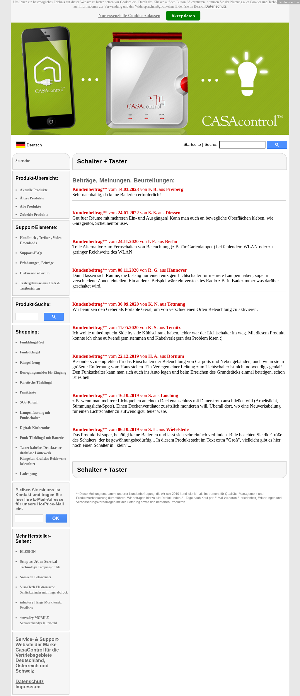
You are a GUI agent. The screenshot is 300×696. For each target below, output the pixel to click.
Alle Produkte (30, 206)
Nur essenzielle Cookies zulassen (129, 15)
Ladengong (28, 474)
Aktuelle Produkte (33, 190)
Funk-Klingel (30, 352)
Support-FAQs (31, 253)
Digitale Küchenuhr (35, 428)
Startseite (192, 144)
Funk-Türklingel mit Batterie (42, 438)
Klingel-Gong (30, 362)
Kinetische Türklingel (36, 382)
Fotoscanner (35, 577)
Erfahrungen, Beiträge (37, 263)
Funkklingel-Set (32, 342)
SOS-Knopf (29, 402)
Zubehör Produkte (34, 215)
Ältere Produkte (32, 198)
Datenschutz (215, 6)
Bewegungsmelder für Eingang (43, 372)
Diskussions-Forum (35, 273)
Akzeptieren (183, 15)
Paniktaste (28, 392)
